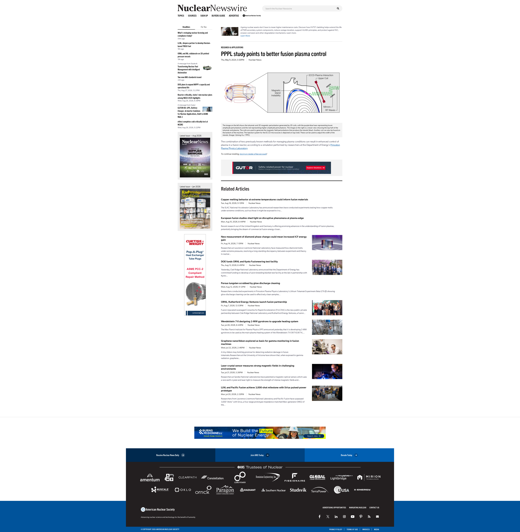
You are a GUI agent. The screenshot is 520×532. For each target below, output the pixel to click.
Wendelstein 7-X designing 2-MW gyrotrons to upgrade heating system (259, 321)
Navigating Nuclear (357, 507)
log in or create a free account (253, 153)
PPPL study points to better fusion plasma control (273, 53)
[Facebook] (319, 516)
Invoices (366, 529)
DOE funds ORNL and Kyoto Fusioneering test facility (249, 261)
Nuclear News (255, 59)
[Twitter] (328, 516)
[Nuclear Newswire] (369, 516)
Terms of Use (352, 529)
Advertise (234, 15)
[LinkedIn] (336, 516)
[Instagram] (344, 516)
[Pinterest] (361, 516)
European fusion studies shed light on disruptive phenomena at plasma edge (262, 217)
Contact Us (374, 507)
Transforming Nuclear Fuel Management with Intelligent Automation (189, 69)
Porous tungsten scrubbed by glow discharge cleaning (250, 283)
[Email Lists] (377, 516)
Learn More (245, 35)
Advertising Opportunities (334, 507)
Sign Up (204, 15)
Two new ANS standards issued (189, 77)
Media (376, 529)
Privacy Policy (335, 529)
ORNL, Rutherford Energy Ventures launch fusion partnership (254, 301)
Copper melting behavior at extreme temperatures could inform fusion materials (264, 199)
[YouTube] (352, 516)
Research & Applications (232, 47)
